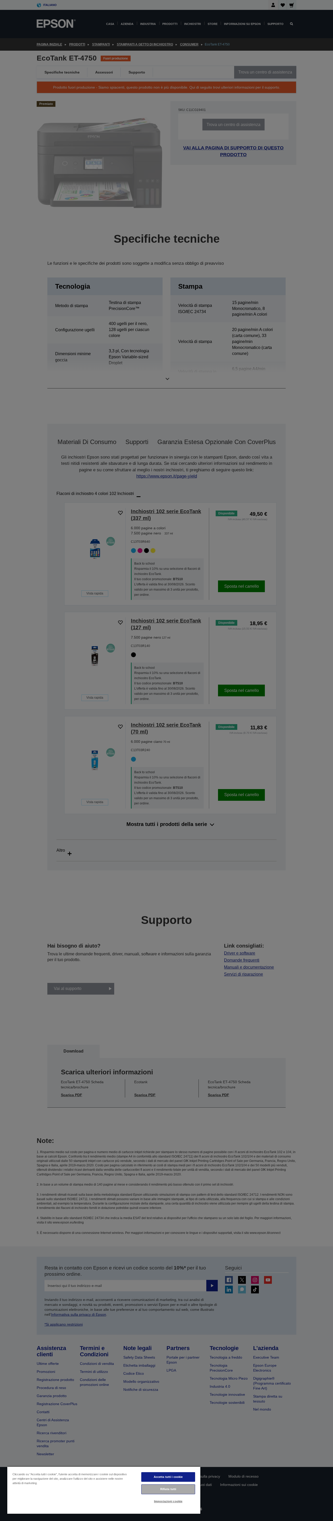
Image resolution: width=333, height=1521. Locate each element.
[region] (103, 1490)
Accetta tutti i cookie (168, 1476)
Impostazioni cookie (168, 1501)
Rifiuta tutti (168, 1489)
